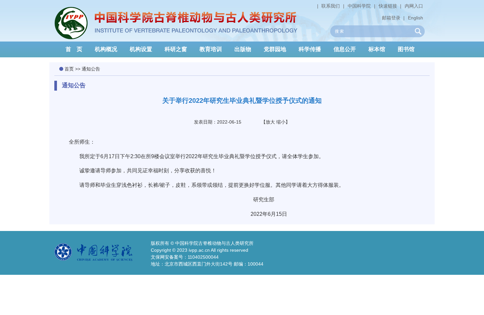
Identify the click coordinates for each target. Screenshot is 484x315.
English (415, 17)
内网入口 (414, 6)
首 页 (74, 49)
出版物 (242, 49)
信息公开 (345, 49)
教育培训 (211, 49)
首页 (69, 69)
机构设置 (141, 49)
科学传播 (310, 49)
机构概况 (106, 49)
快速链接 (388, 6)
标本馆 (376, 49)
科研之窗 (176, 49)
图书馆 (406, 49)
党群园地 (275, 49)
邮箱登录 (391, 17)
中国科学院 (359, 6)
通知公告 (91, 69)
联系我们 (330, 6)
